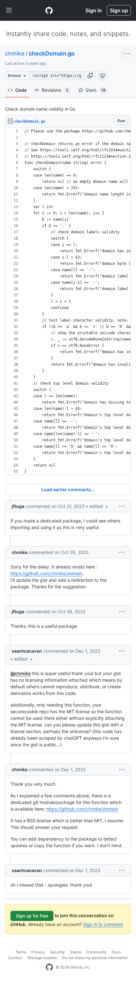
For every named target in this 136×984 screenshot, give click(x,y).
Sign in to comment (103, 924)
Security (57, 952)
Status (75, 952)
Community (96, 952)
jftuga (18, 506)
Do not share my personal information (95, 957)
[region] (68, 301)
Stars (96, 90)
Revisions (55, 90)
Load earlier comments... (68, 489)
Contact (15, 957)
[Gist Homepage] (49, 10)
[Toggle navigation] (9, 10)
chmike (14, 53)
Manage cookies (42, 957)
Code (21, 90)
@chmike (20, 673)
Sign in (93, 10)
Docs (116, 952)
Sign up (119, 10)
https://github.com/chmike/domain (46, 573)
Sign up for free (32, 915)
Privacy (38, 952)
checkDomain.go (52, 53)
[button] (90, 75)
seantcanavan (27, 651)
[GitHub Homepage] (49, 967)
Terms (20, 952)
